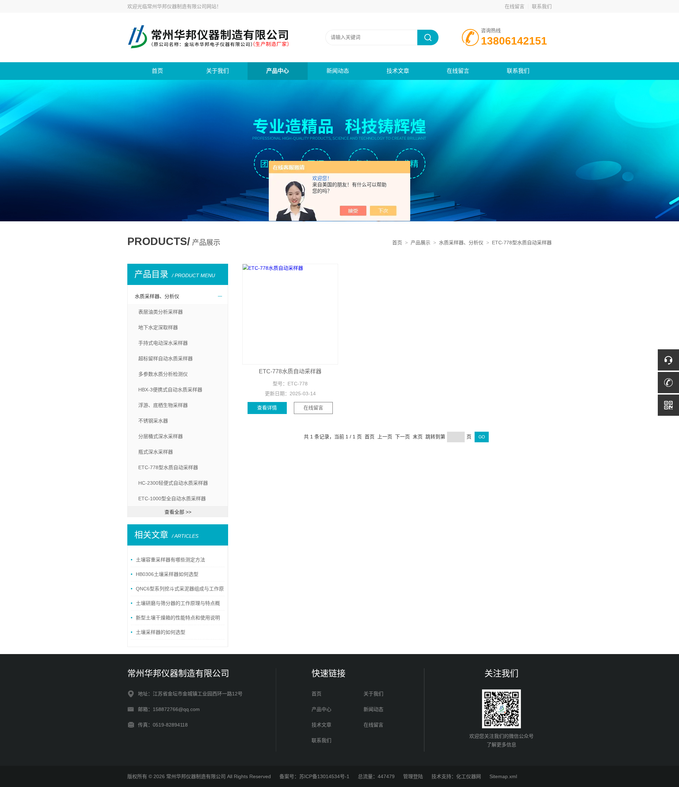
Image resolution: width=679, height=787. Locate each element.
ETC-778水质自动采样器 (290, 371)
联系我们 (542, 6)
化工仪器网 (468, 776)
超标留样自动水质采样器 (165, 358)
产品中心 (277, 71)
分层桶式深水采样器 (160, 436)
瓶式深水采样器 (155, 452)
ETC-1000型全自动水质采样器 (172, 498)
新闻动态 (337, 71)
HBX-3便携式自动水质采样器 (170, 389)
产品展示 (420, 242)
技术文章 (398, 71)
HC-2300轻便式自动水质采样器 (173, 483)
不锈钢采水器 (153, 421)
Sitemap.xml (503, 776)
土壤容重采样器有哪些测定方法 (170, 559)
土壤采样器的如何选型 (160, 632)
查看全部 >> (177, 512)
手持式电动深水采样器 (163, 343)
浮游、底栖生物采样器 (163, 405)
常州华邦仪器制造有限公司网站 (181, 6)
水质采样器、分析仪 (461, 242)
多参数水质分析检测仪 (163, 374)
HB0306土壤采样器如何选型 (167, 574)
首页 (157, 71)
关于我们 (217, 71)
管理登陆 (413, 776)
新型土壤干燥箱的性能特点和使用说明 (178, 617)
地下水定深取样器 (158, 327)
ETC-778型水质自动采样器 (522, 242)
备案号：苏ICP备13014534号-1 (314, 776)
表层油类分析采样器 (160, 312)
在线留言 (514, 6)
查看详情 (267, 407)
